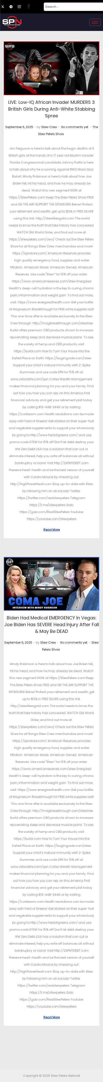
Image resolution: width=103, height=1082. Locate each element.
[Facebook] (30, 6)
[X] (5, 6)
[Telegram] (13, 6)
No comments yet (74, 127)
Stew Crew (49, 127)
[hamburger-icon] (94, 22)
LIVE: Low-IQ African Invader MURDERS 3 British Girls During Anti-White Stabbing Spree (51, 109)
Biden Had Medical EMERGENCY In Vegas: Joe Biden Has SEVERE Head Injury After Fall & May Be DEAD (51, 624)
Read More (52, 530)
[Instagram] (21, 6)
